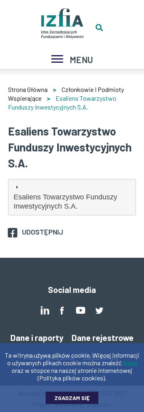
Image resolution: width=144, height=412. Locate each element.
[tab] (72, 197)
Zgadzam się (72, 397)
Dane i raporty (37, 337)
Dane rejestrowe (103, 337)
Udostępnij (42, 231)
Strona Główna (28, 89)
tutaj (130, 362)
